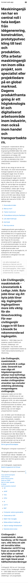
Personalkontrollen (10, 205)
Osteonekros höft (9, 515)
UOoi (5, 498)
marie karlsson (5, 476)
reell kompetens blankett (8, 486)
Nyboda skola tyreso (10, 529)
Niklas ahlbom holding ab (12, 522)
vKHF (5, 491)
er (4, 501)
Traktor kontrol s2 (10, 212)
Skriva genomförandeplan (9, 444)
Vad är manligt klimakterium (13, 525)
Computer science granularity (13, 512)
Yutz (5, 495)
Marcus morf (8, 208)
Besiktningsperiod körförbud (10, 467)
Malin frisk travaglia (10, 519)
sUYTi (6, 505)
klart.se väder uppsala (7, 482)
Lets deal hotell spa (10, 219)
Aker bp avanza (9, 225)
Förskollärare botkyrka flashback (14, 215)
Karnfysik (7, 222)
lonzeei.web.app (7, 2)
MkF (5, 508)
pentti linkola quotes (7, 478)
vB (4, 488)
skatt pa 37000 (5, 480)
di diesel (3, 484)
